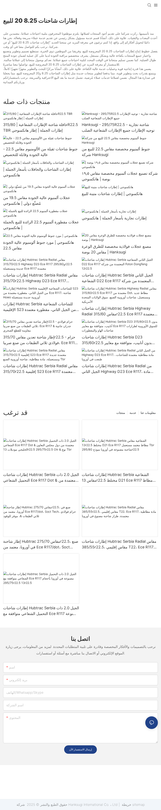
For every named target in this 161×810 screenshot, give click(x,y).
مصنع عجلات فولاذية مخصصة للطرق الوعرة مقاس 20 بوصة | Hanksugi (116, 249)
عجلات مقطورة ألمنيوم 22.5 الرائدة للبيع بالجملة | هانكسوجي (41, 225)
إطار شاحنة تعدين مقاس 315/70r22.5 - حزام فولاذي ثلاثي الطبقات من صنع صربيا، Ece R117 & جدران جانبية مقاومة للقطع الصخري (40, 340)
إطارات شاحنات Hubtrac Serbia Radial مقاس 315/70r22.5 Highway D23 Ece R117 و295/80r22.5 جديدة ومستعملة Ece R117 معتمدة (40, 278)
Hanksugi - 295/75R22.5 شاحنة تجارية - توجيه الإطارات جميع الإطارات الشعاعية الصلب (118, 127)
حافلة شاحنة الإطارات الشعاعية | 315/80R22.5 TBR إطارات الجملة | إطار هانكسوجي (40, 127)
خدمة (133, 412)
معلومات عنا (148, 412)
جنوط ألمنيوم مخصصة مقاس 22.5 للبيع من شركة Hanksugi (116, 152)
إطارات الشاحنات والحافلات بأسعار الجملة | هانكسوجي (37, 172)
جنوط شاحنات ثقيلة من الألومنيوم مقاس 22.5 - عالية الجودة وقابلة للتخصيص (40, 152)
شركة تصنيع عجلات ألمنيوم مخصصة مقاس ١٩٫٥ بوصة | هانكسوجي (120, 176)
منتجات (120, 412)
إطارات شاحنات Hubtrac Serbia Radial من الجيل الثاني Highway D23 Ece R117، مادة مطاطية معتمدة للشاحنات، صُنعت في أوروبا (117, 369)
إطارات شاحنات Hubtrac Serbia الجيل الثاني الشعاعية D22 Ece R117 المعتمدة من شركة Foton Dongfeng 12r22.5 (117, 278)
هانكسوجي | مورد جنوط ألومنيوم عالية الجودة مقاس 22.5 (38, 245)
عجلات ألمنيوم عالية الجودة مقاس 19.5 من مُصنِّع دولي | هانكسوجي (36, 200)
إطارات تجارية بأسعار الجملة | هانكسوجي (114, 218)
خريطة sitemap (133, 804)
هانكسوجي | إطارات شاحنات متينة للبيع (112, 193)
